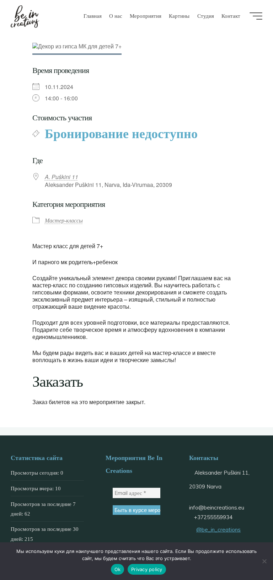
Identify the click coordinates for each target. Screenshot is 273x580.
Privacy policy (146, 569)
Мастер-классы (64, 221)
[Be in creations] (25, 15)
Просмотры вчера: (33, 488)
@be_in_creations (218, 529)
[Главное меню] (256, 16)
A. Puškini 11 (61, 177)
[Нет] (264, 561)
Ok (117, 569)
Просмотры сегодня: (35, 473)
